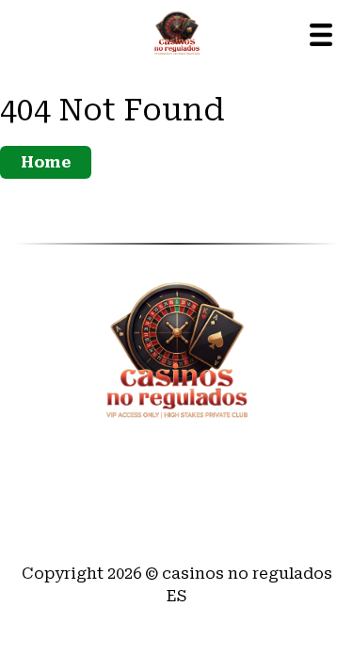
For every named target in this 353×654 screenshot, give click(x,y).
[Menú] (321, 35)
